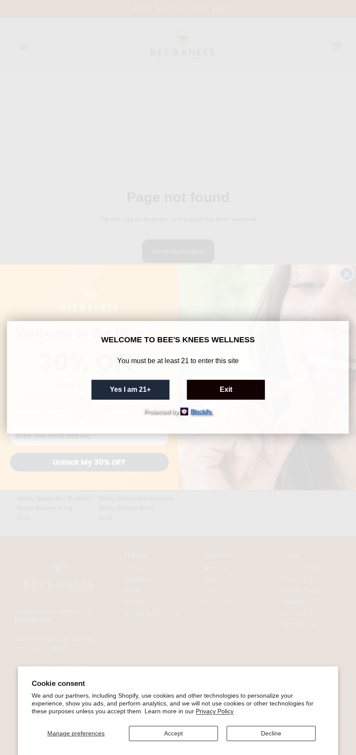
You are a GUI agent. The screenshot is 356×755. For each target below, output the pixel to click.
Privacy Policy (215, 711)
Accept (173, 733)
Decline (271, 733)
